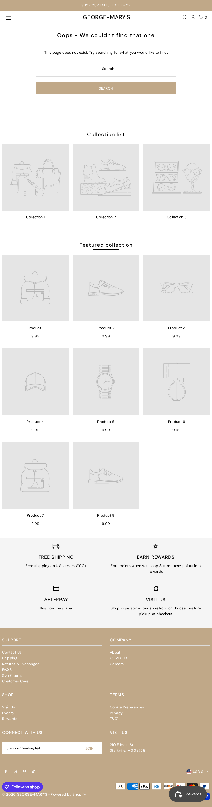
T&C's (115, 718)
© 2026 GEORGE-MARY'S (24, 794)
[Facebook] (6, 772)
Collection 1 (35, 217)
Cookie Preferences (127, 707)
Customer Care (15, 681)
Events (8, 713)
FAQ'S (7, 669)
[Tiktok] (33, 772)
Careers (117, 664)
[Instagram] (15, 772)
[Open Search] (185, 17)
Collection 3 (176, 217)
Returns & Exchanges (20, 664)
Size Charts (12, 675)
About (115, 652)
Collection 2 (106, 217)
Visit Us (8, 707)
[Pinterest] (24, 772)
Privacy (116, 713)
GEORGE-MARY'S (106, 17)
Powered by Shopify (68, 794)
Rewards (9, 718)
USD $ (198, 771)
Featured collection (106, 245)
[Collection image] (35, 177)
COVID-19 (118, 658)
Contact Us (12, 652)
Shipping (9, 658)
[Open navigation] (41, 17)
